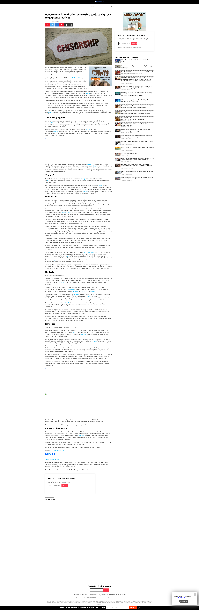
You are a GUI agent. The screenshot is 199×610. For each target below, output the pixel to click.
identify (95, 166)
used (90, 298)
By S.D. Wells (129, 74)
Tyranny (73, 466)
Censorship (72, 462)
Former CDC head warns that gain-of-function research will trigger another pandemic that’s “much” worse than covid (136, 112)
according (61, 282)
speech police (94, 464)
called (89, 164)
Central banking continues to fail (129, 153)
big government (58, 462)
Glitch (56, 464)
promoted (57, 260)
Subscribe (133, 608)
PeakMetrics (83, 291)
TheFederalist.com (77, 78)
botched (83, 334)
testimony (88, 130)
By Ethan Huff (129, 114)
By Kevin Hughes (130, 120)
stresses (85, 191)
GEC (53, 464)
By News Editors (130, 68)
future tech (48, 464)
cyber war (93, 462)
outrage (82, 464)
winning (55, 298)
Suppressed (101, 464)
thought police (61, 466)
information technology (65, 464)
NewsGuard (76, 291)
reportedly (82, 435)
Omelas (92, 291)
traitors (68, 466)
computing (80, 462)
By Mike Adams (130, 96)
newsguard (76, 464)
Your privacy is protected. (53, 489)
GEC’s (51, 123)
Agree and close (183, 601)
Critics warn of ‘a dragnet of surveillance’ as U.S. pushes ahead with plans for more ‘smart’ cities (136, 100)
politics (87, 464)
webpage (56, 131)
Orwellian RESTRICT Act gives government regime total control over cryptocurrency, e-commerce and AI (137, 72)
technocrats (52, 466)
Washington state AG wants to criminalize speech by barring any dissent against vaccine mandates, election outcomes (137, 178)
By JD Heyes (129, 138)
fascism (106, 462)
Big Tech (66, 462)
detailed (89, 296)
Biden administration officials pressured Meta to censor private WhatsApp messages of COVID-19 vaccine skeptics (137, 106)
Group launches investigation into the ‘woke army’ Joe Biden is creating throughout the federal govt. (136, 136)
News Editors (57, 21)
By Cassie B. (129, 108)
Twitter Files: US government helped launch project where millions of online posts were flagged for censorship (135, 130)
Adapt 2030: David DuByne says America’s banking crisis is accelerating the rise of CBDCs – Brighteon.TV (135, 118)
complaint (51, 112)
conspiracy (86, 462)
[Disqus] (78, 521)
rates (73, 332)
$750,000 (94, 341)
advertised (71, 289)
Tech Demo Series (89, 252)
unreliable (76, 294)
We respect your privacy (91, 597)
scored (100, 343)
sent (68, 256)
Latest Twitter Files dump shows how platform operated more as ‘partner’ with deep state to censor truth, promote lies (137, 159)
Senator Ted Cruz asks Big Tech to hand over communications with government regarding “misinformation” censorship (136, 87)
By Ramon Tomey (130, 62)
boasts (100, 185)
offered (66, 303)
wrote (88, 93)
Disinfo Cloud (100, 462)
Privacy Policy (99, 604)
